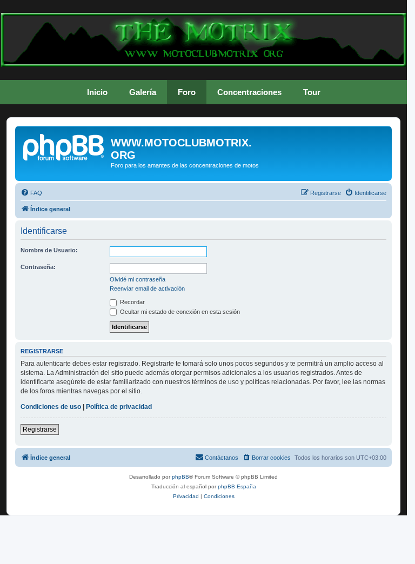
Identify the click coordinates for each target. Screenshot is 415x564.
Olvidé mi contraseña (137, 279)
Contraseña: (38, 267)
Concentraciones (249, 92)
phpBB (180, 477)
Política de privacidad (119, 407)
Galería (142, 92)
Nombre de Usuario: (49, 250)
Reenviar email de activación (147, 288)
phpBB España (237, 486)
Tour (311, 92)
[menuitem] (31, 192)
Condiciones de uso (51, 407)
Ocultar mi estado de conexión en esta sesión (179, 311)
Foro (187, 92)
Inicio (97, 92)
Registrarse (40, 429)
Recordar (131, 302)
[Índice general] (64, 146)
